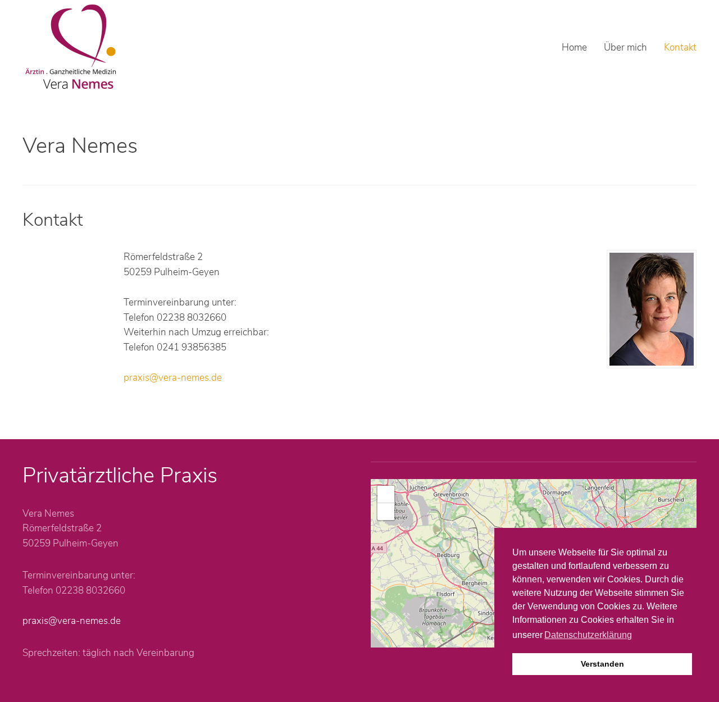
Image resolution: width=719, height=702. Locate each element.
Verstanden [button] (602, 663)
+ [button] (386, 494)
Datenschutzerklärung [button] (588, 635)
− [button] (386, 511)
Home (574, 47)
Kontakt (680, 47)
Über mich (625, 47)
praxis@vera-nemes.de (173, 377)
